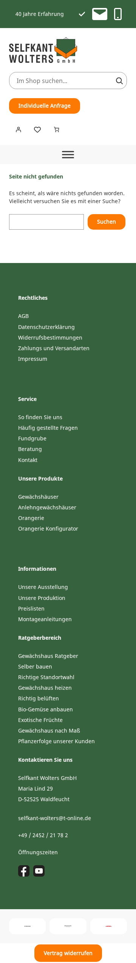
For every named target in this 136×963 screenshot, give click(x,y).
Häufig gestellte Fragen (48, 427)
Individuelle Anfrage (45, 105)
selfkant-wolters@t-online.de (54, 818)
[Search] (119, 80)
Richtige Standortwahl (46, 677)
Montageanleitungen (45, 619)
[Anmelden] (18, 129)
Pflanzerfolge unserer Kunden (56, 741)
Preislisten (31, 608)
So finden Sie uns (40, 417)
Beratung (30, 449)
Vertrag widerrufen (68, 953)
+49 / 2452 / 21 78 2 (43, 835)
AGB (23, 315)
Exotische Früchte (40, 719)
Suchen (106, 221)
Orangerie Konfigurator (48, 528)
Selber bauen (35, 666)
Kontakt (27, 459)
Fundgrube (32, 438)
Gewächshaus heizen (45, 687)
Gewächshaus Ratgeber (48, 655)
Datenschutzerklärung (46, 326)
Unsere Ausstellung (43, 586)
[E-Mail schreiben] (100, 14)
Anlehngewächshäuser (47, 507)
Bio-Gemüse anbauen (45, 709)
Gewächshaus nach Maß (49, 730)
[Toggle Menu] (68, 154)
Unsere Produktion (41, 597)
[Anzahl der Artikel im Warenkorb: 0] (56, 129)
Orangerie (31, 517)
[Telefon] (118, 14)
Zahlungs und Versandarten (54, 348)
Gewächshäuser (38, 496)
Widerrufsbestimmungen (50, 337)
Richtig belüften (38, 698)
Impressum (32, 358)
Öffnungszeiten (38, 852)
